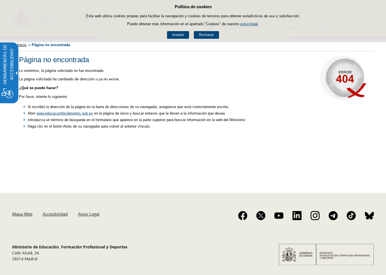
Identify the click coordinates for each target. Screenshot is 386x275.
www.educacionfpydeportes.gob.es (64, 113)
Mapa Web (22, 214)
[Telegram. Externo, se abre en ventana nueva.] (333, 215)
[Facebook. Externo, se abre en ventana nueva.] (242, 215)
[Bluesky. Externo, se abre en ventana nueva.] (369, 215)
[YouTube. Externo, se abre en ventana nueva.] (278, 215)
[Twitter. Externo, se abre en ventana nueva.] (260, 215)
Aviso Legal (88, 214)
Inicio (22, 45)
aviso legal (249, 24)
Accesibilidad (55, 214)
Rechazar (206, 35)
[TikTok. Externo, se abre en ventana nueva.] (351, 215)
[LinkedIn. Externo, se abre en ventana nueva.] (297, 215)
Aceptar (178, 35)
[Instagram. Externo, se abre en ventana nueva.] (315, 215)
